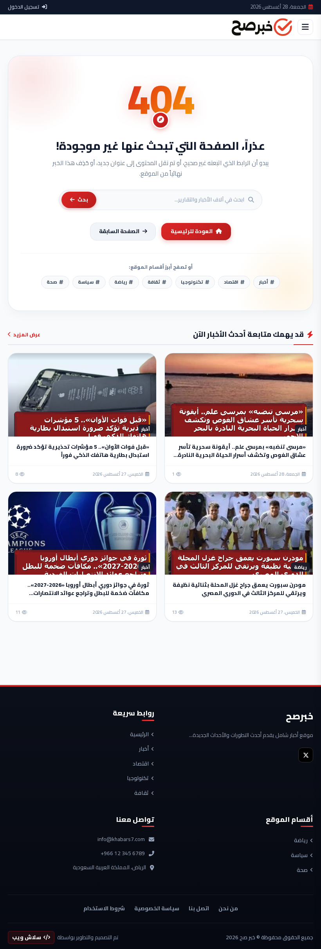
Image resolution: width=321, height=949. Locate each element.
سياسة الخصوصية (156, 908)
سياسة (299, 855)
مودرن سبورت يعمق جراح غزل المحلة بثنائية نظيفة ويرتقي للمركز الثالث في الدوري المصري (239, 589)
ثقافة (141, 793)
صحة (302, 870)
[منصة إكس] (305, 755)
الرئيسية (139, 734)
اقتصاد (141, 764)
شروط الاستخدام (104, 908)
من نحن (228, 908)
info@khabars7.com (121, 839)
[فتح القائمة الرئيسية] (305, 27)
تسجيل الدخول (24, 7)
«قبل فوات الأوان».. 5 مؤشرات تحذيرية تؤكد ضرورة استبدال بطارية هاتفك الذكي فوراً (82, 451)
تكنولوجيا (138, 778)
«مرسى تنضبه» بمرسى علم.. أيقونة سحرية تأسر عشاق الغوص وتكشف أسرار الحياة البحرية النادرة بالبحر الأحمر (242, 455)
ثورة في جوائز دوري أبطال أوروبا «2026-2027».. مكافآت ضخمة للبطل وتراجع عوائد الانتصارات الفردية (88, 593)
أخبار (144, 749)
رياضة (301, 840)
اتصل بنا (199, 908)
